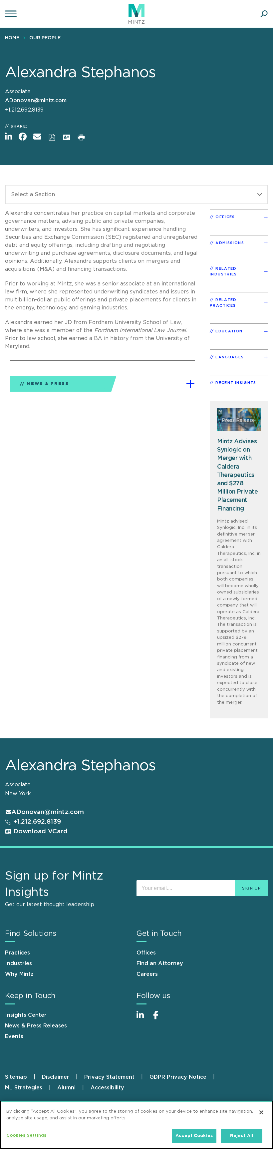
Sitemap (16, 1077)
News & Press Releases (36, 1025)
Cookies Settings (26, 1135)
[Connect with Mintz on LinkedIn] (143, 1018)
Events (14, 1036)
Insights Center (26, 1015)
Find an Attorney (159, 963)
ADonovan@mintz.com (36, 100)
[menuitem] (14, 38)
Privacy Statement (109, 1077)
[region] (136, 1125)
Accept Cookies (194, 1136)
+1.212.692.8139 (36, 822)
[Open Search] (264, 14)
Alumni (66, 1087)
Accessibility (107, 1087)
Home (12, 38)
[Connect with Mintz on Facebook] (159, 1018)
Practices (17, 953)
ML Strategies (23, 1087)
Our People (45, 38)
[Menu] (11, 14)
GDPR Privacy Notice (177, 1077)
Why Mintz (19, 974)
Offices (146, 953)
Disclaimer (55, 1077)
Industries (18, 963)
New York (18, 793)
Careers (147, 974)
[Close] (261, 1112)
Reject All (241, 1136)
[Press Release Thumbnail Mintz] (239, 419)
